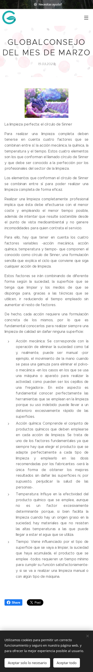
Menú (86, 17)
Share (16, 602)
